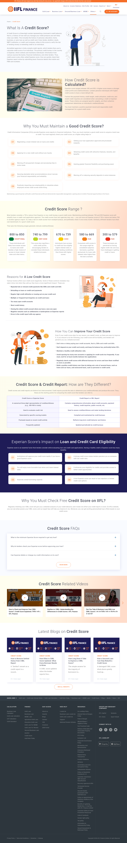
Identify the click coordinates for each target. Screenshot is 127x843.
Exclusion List (82, 738)
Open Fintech (115, 717)
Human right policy (83, 818)
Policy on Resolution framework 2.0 (84, 773)
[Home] (22, 9)
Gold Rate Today (65, 698)
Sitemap (40, 838)
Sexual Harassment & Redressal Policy (84, 829)
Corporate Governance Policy (85, 741)
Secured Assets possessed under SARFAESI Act (83, 792)
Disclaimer (33, 838)
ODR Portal (45, 727)
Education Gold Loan (31, 722)
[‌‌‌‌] (100, 11)
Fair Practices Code (84, 726)
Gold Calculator (12, 721)
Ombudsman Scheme (84, 769)
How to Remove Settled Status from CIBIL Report (20, 661)
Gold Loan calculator (13, 716)
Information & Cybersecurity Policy (84, 824)
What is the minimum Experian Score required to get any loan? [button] (34, 537)
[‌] (100, 729)
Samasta (113, 713)
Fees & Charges (82, 719)
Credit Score (16, 656)
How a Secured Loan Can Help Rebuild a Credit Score (105, 661)
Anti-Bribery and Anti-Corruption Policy (84, 766)
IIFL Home (102, 717)
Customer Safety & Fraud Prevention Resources (85, 811)
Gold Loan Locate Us (66, 716)
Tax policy (81, 820)
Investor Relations (75, 6)
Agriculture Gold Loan (31, 719)
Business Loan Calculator (11, 712)
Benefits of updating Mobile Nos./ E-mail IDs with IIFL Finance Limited (85, 806)
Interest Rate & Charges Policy (85, 715)
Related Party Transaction (82, 755)
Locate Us (63, 711)
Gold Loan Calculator (51, 698)
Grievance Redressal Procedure (84, 751)
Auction (27, 733)
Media (109, 698)
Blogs (103, 698)
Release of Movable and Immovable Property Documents (85, 730)
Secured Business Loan (32, 730)
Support (62, 719)
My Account (113, 11)
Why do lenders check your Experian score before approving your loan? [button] (37, 546)
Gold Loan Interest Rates (34, 698)
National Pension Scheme (68, 722)
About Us (66, 6)
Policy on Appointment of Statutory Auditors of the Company (85, 799)
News (114, 698)
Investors (45, 725)
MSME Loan (86, 698)
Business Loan (76, 698)
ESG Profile (85, 6)
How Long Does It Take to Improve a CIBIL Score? (77, 661)
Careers (95, 6)
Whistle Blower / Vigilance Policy (83, 722)
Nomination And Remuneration (83, 746)
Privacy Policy (11, 838)
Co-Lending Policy (83, 711)
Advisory (80, 762)
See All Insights (63, 687)
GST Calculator (11, 719)
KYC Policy (81, 735)
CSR (91, 6)
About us (45, 711)
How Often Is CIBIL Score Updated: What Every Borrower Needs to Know (48, 662)
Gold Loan (22, 698)
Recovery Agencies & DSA (85, 783)
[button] (122, 603)
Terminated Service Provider (83, 787)
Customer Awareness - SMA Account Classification (84, 778)
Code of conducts (83, 815)
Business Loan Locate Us (67, 714)
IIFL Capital (102, 713)
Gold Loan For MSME (31, 725)
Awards (44, 714)
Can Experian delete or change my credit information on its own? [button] (35, 555)
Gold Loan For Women (31, 727)
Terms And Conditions (23, 838)
